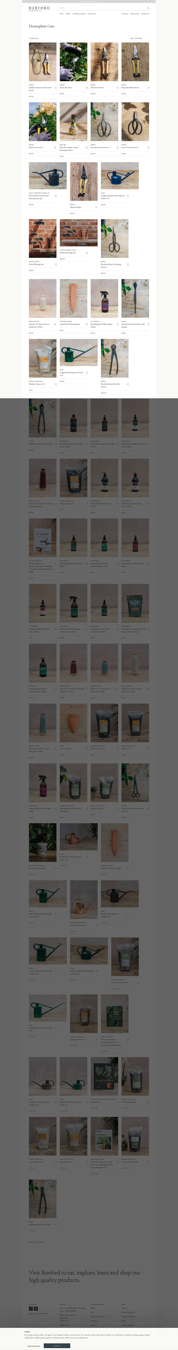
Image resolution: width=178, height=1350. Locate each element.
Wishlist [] (135, 14)
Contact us (92, 14)
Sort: (132, 38)
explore (85, 1272)
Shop (62, 14)
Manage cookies (34, 1346)
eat (70, 1272)
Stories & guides (79, 14)
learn (103, 1272)
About (68, 14)
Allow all (57, 1346)
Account (125, 14)
